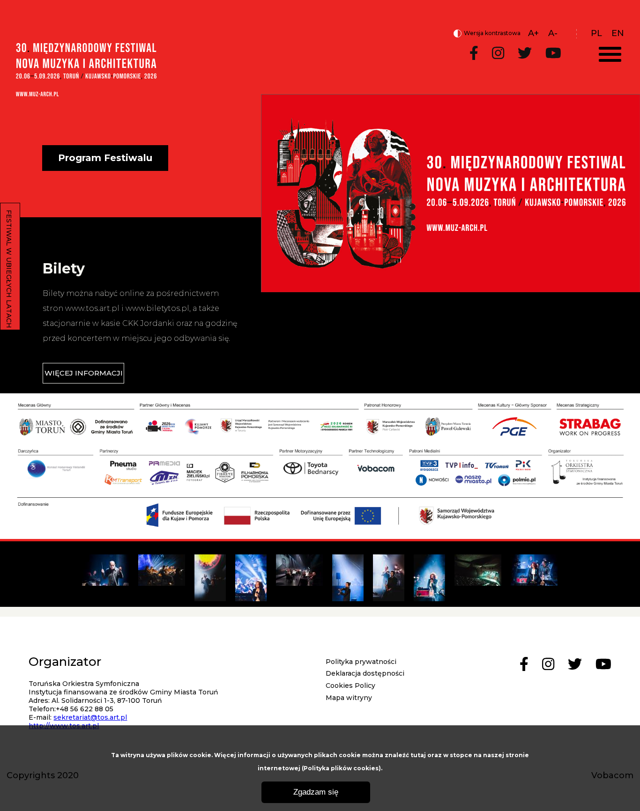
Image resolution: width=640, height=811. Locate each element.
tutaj (418, 755)
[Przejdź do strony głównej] (86, 93)
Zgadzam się (315, 792)
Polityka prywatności (361, 661)
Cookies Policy (350, 685)
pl (596, 33)
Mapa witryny (349, 697)
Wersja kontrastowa (487, 33)
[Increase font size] (533, 33)
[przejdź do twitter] (525, 53)
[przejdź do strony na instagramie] (498, 53)
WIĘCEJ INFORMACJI (84, 373)
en (617, 33)
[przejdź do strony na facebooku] (473, 53)
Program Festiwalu (105, 157)
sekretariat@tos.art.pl (90, 717)
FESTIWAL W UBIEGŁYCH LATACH (9, 269)
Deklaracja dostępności (365, 673)
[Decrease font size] (553, 33)
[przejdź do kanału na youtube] (553, 53)
